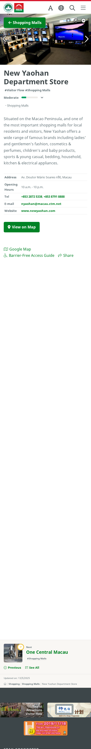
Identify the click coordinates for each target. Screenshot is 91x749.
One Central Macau (47, 652)
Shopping (14, 683)
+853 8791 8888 (54, 196)
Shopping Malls (31, 683)
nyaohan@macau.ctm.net (41, 204)
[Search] (73, 8)
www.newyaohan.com (38, 211)
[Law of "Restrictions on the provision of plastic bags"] (45, 728)
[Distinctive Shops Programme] (69, 710)
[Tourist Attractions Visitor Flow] (22, 710)
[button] (51, 9)
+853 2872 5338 (31, 196)
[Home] (5, 683)
